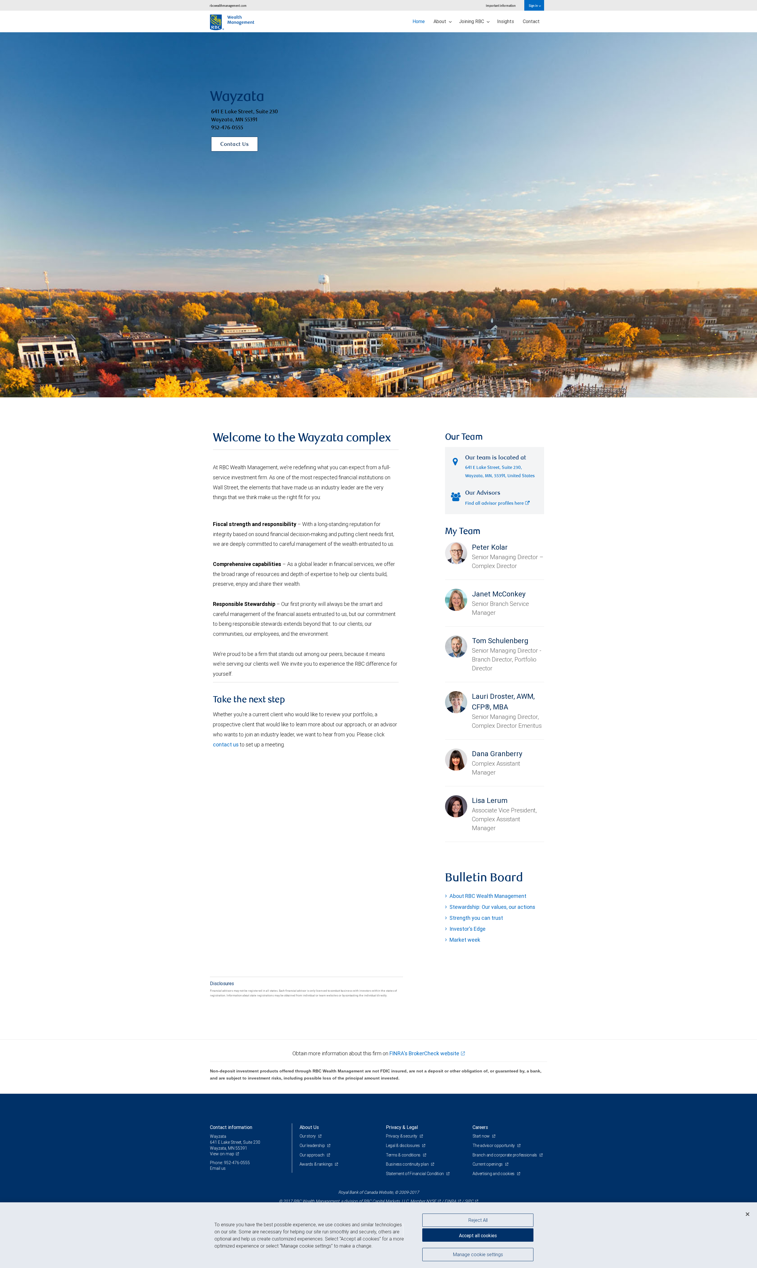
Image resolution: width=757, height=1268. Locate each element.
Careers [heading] (480, 1127)
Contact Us (234, 144)
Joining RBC (472, 21)
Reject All (478, 1220)
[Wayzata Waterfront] (378, 214)
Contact (531, 21)
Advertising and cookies (494, 1173)
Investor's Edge (467, 928)
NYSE (431, 1201)
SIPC (469, 1201)
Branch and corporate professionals (505, 1155)
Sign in (533, 5)
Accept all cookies (478, 1235)
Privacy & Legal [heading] (402, 1127)
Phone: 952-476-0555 (230, 1162)
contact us (226, 744)
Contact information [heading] (231, 1127)
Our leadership (313, 1145)
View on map (222, 1153)
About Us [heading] (309, 1127)
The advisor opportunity (494, 1145)
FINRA (450, 1201)
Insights (505, 21)
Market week (464, 939)
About (440, 21)
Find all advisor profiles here (494, 503)
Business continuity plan (407, 1164)
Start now (482, 1136)
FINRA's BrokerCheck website (424, 1053)
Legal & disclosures (403, 1145)
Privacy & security (402, 1136)
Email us (218, 1168)
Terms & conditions (403, 1155)
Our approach (312, 1155)
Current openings (488, 1164)
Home (419, 21)
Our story (308, 1136)
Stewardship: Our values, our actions (492, 907)
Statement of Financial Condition (415, 1173)
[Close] (747, 1214)
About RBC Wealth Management (487, 896)
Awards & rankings (317, 1164)
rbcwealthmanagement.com (228, 5)
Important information (501, 5)
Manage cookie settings (478, 1254)
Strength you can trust (476, 917)
